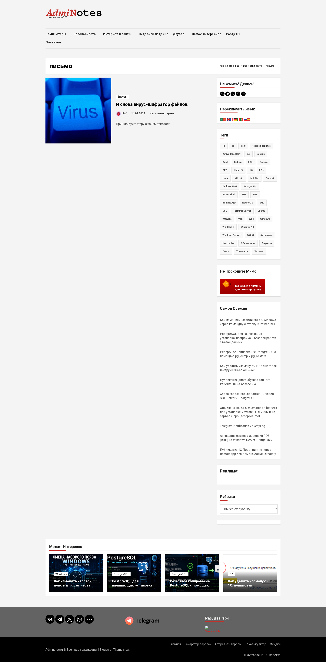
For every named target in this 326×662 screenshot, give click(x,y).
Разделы (233, 34)
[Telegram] (227, 94)
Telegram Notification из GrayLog (242, 426)
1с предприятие (261, 146)
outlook (270, 178)
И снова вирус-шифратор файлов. (152, 104)
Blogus (104, 649)
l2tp (261, 170)
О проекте (273, 655)
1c (223, 146)
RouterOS (247, 202)
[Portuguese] (242, 119)
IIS (251, 170)
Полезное (54, 42)
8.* (231, 574)
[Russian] (245, 119)
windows (265, 219)
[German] (235, 119)
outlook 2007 (229, 186)
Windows (61, 574)
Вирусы (122, 96)
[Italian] (238, 119)
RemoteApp (229, 202)
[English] (228, 119)
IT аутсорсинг (253, 655)
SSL (224, 211)
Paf (124, 113)
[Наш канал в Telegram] (163, 621)
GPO (224, 170)
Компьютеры (56, 34)
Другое (179, 34)
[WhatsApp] (238, 94)
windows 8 (228, 227)
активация (266, 235)
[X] (233, 94)
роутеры (267, 243)
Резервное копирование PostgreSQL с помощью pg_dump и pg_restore (190, 585)
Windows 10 (247, 227)
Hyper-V (238, 170)
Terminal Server (242, 211)
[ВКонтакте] (222, 94)
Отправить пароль (228, 644)
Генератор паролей (198, 644)
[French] (232, 119)
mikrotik (239, 178)
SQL (262, 202)
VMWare (227, 219)
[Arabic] (221, 119)
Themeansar (121, 649)
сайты (226, 251)
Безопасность (85, 34)
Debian (237, 162)
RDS (255, 194)
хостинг (259, 251)
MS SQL (254, 178)
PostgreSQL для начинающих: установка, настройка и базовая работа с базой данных (248, 338)
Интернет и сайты (117, 34)
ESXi (250, 162)
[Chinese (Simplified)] (225, 119)
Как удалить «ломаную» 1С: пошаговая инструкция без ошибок (248, 585)
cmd (225, 162)
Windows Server (231, 235)
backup (261, 154)
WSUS (250, 235)
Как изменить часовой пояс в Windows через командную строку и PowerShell (72, 587)
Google (264, 162)
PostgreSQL (250, 186)
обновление (248, 243)
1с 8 (243, 146)
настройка (228, 243)
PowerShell (228, 194)
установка (242, 251)
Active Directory (231, 154)
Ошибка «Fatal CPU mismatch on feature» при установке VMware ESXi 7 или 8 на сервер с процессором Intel (248, 412)
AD (248, 154)
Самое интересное (206, 34)
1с (233, 146)
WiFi (251, 219)
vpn (240, 219)
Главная (175, 644)
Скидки (275, 644)
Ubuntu (261, 211)
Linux (225, 178)
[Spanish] (249, 119)
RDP (244, 194)
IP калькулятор (255, 644)
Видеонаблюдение (153, 34)
